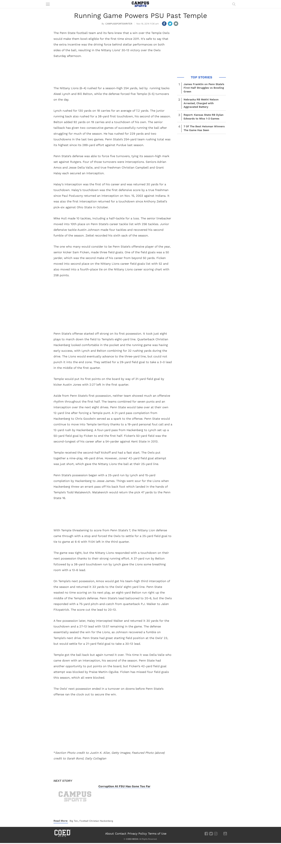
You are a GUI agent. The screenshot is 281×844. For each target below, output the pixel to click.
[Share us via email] (176, 23)
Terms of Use (157, 833)
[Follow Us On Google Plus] (220, 833)
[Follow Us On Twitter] (211, 833)
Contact (120, 833)
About (109, 833)
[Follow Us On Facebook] (206, 833)
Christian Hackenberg (101, 821)
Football (84, 821)
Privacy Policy (137, 833)
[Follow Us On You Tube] (225, 833)
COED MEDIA (132, 839)
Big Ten (74, 821)
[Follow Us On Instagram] (216, 833)
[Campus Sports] (140, 4)
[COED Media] (62, 836)
